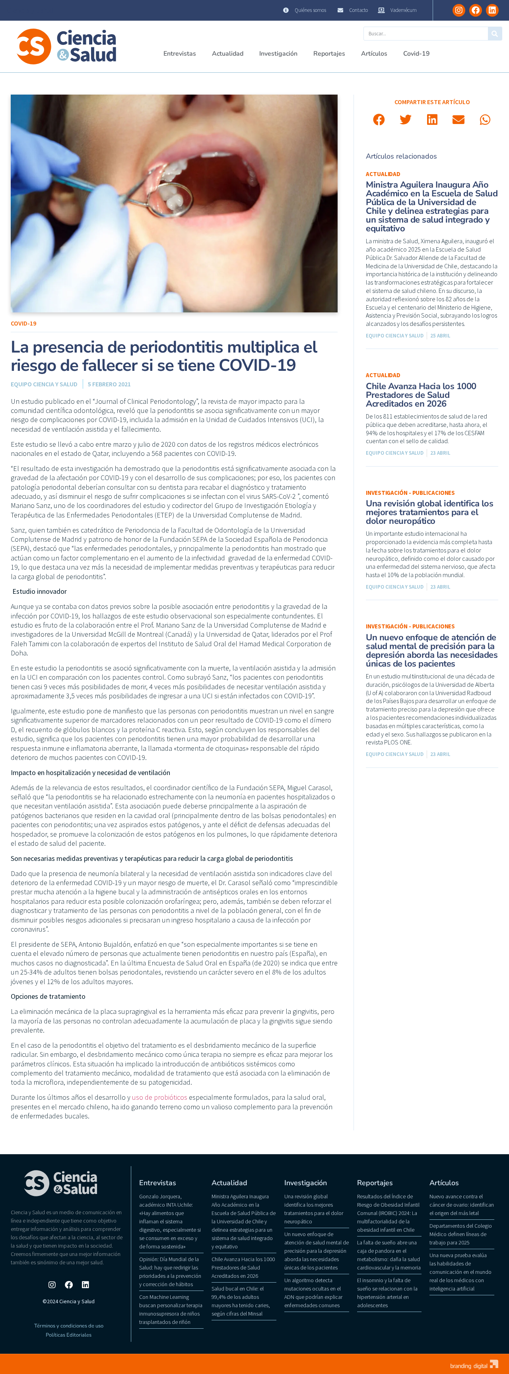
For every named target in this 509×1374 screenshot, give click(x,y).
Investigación (278, 53)
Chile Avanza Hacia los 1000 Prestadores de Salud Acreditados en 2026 (421, 395)
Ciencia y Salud (30, 10)
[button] (379, 120)
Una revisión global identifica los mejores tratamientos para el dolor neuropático (429, 512)
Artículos (374, 53)
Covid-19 (416, 53)
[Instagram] (459, 10)
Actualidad (227, 53)
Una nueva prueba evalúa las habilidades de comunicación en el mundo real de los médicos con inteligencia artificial (460, 1272)
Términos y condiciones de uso (68, 1325)
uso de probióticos (159, 1097)
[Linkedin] (492, 10)
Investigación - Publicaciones (410, 492)
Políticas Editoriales (68, 1335)
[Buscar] (495, 33)
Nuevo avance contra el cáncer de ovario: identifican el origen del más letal (461, 1205)
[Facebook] (475, 10)
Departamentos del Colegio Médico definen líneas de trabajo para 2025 (460, 1234)
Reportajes (329, 53)
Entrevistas (179, 53)
